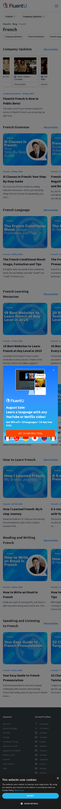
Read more (19, 790)
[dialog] (30, 792)
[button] (30, 804)
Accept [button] (30, 795)
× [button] (58, 778)
